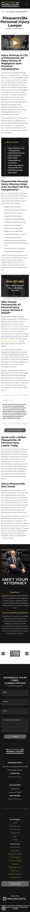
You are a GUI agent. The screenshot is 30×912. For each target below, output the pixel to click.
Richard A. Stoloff (8, 595)
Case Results (15, 833)
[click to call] (3, 908)
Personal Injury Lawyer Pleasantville (16, 11)
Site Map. (15, 908)
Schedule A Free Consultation (15, 883)
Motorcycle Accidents (15, 854)
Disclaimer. (16, 907)
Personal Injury (15, 826)
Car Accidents (15, 850)
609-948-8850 (15, 796)
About (15, 823)
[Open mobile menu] (26, 4)
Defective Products (15, 874)
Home (3, 11)
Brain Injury (15, 871)
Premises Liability (15, 861)
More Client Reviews (15, 430)
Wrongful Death (15, 877)
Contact (13, 125)
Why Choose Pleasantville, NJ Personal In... (14, 160)
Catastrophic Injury (15, 867)
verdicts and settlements (9, 341)
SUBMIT (15, 736)
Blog (15, 836)
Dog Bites (15, 864)
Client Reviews (15, 829)
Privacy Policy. (24, 907)
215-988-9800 (15, 773)
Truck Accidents (15, 857)
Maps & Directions (15, 799)
